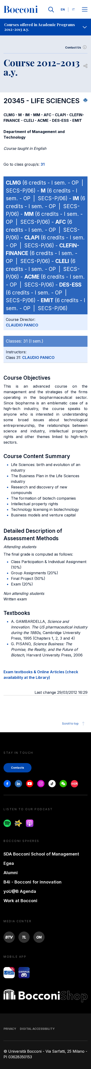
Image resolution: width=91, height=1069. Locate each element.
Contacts (17, 767)
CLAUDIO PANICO (22, 325)
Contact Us (73, 47)
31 (43, 164)
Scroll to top (70, 723)
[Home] (21, 10)
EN (63, 9)
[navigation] (45, 27)
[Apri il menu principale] (85, 9)
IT (73, 9)
